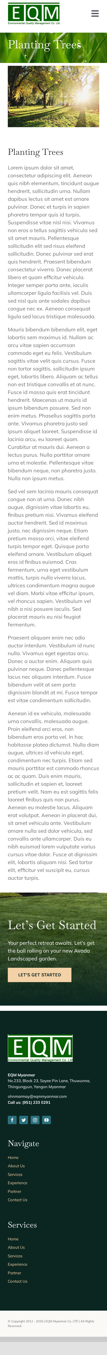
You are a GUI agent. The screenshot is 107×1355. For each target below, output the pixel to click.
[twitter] (23, 1120)
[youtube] (46, 1120)
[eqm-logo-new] (34, 5)
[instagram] (35, 1120)
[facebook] (12, 1120)
